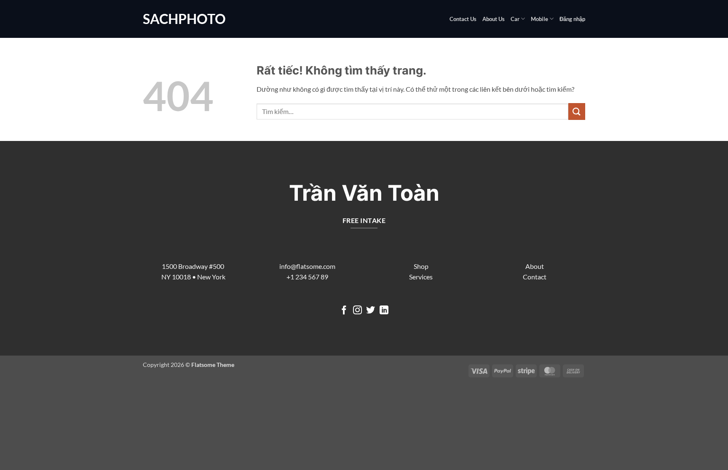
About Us (493, 19)
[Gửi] (576, 111)
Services (421, 277)
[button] (572, 19)
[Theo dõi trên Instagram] (357, 311)
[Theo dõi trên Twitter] (370, 311)
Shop (421, 266)
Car (515, 19)
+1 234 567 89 (307, 277)
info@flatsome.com (307, 266)
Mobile (539, 19)
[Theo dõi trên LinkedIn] (384, 311)
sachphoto (184, 19)
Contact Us (463, 19)
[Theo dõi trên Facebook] (344, 311)
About (534, 266)
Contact (534, 277)
